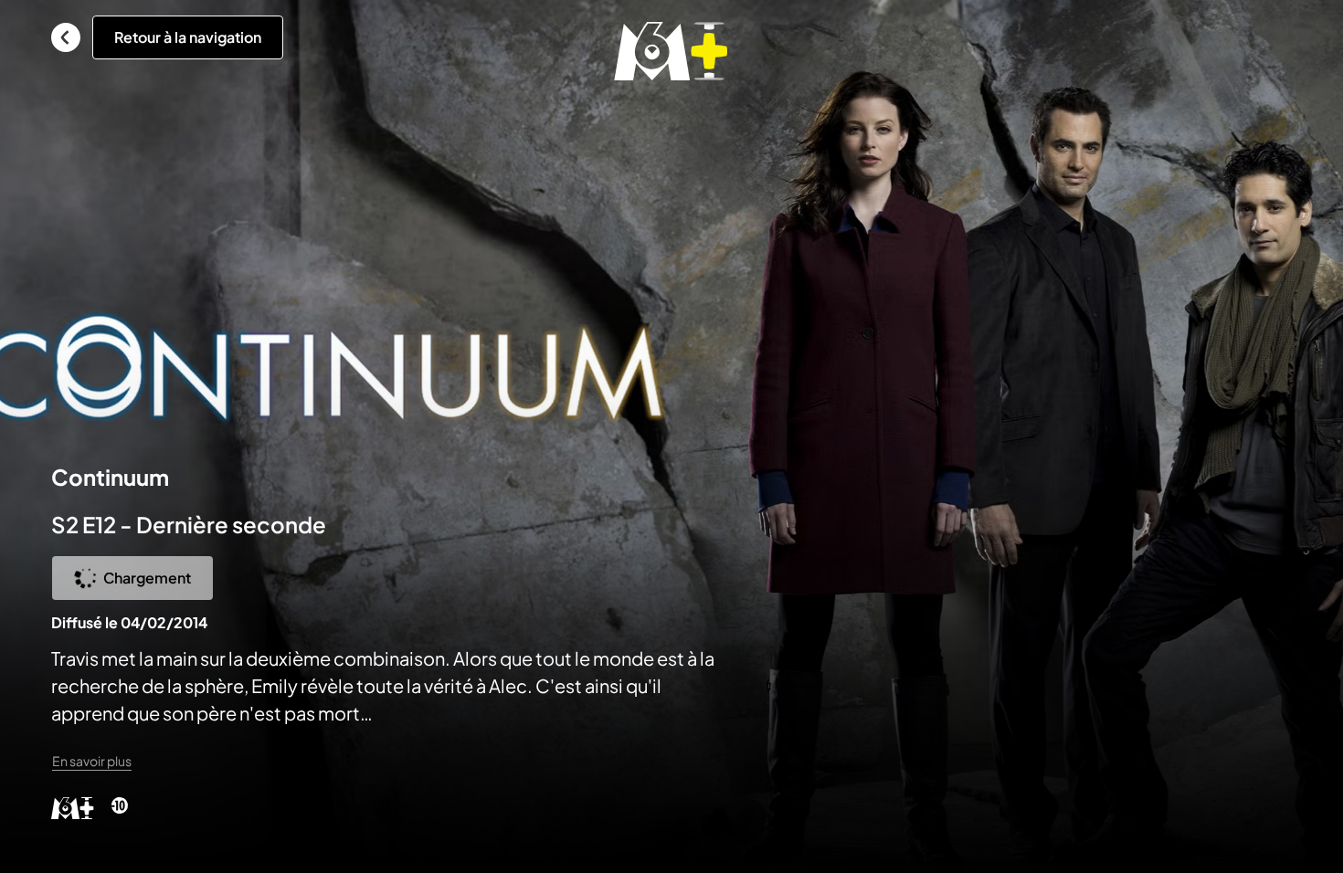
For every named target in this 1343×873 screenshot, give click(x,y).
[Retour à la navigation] (65, 37)
